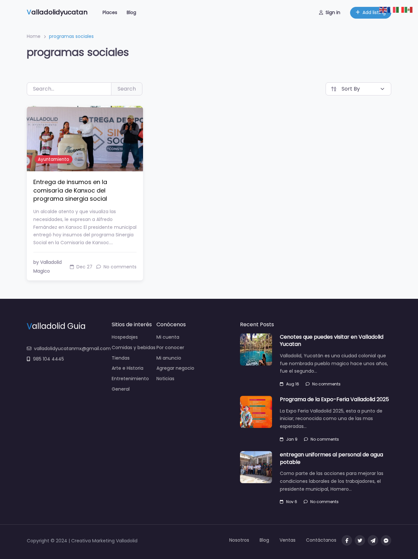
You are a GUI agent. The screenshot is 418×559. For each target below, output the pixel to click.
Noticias (165, 378)
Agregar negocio (175, 368)
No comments (326, 384)
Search (127, 89)
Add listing (374, 12)
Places (110, 12)
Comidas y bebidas (133, 347)
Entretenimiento (130, 378)
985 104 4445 (48, 359)
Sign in (333, 12)
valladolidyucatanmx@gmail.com (72, 348)
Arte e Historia (127, 368)
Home (33, 36)
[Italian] (400, 9)
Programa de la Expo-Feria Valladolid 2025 (334, 399)
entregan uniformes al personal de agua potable (331, 458)
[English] (383, 9)
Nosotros (239, 540)
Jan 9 (291, 439)
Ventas (288, 540)
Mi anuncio (168, 358)
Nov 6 (291, 501)
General (121, 389)
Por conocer (170, 347)
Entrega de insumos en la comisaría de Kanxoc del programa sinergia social (70, 190)
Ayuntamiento (53, 159)
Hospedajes (125, 337)
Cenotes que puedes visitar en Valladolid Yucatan (331, 340)
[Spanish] (409, 9)
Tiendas (121, 358)
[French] (392, 9)
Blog (131, 12)
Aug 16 (292, 384)
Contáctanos (321, 540)
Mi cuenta (167, 337)
